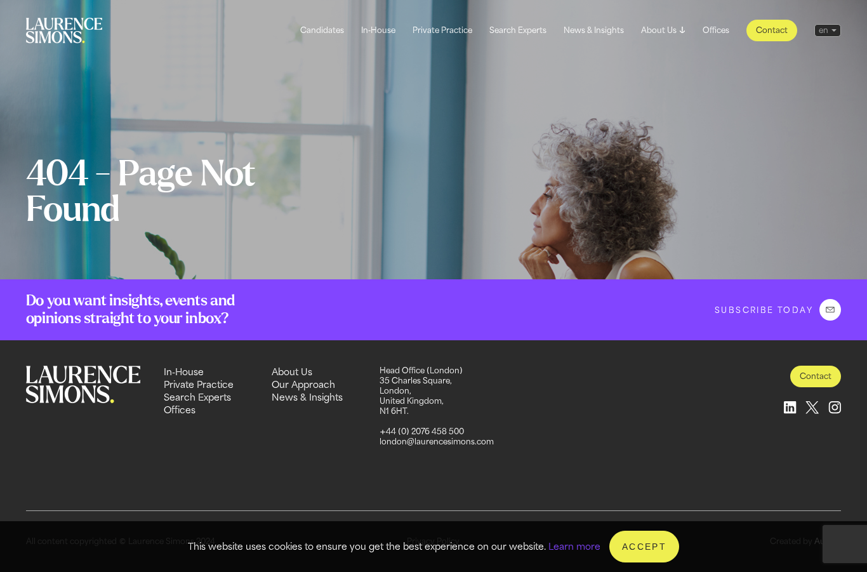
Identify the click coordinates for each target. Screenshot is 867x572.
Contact (772, 30)
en (823, 30)
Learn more (574, 546)
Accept (644, 547)
